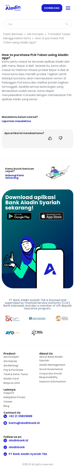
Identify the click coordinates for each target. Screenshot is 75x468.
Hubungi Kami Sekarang (14, 177)
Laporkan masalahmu (16, 121)
